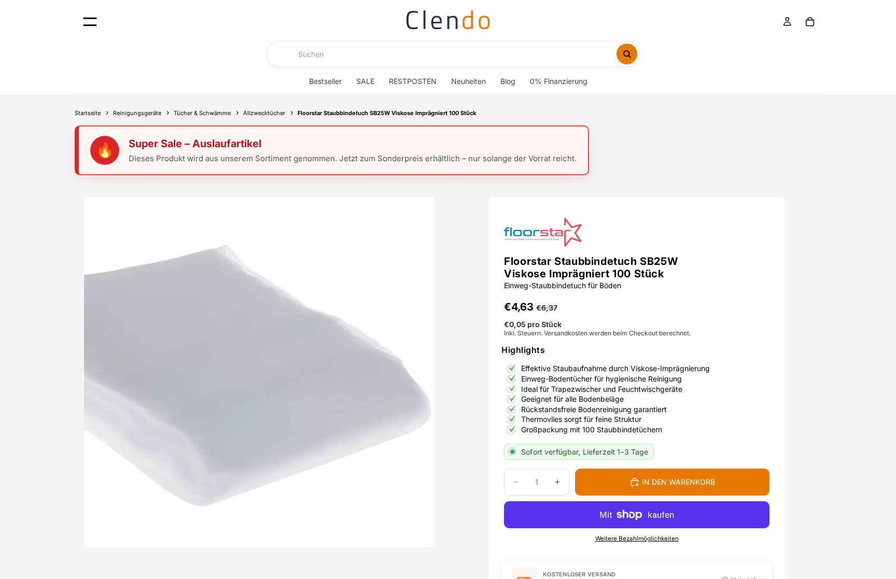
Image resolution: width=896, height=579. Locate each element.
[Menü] (90, 21)
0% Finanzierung (558, 81)
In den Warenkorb (678, 481)
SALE (365, 81)
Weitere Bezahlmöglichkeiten (637, 538)
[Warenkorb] (810, 21)
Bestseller (325, 81)
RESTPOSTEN (413, 81)
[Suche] (627, 54)
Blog (507, 81)
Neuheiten (468, 81)
